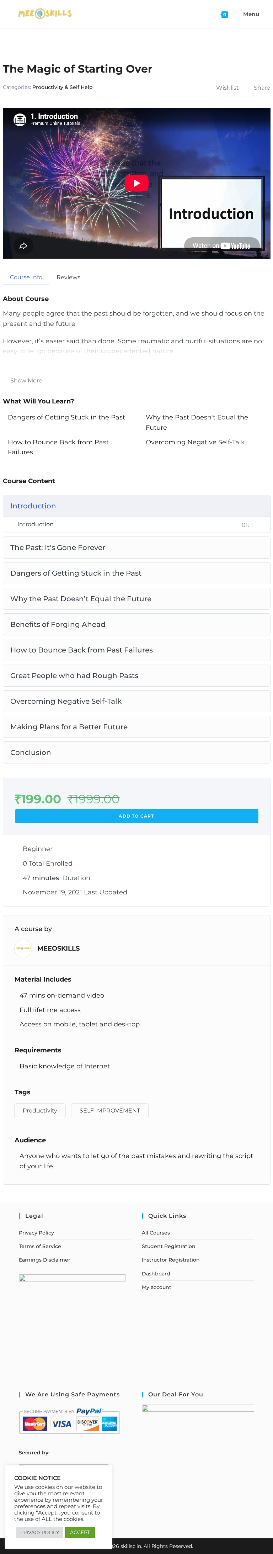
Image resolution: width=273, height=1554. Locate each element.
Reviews (68, 277)
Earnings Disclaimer (44, 1260)
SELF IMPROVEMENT (110, 1110)
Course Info (26, 277)
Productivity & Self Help (62, 87)
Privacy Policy (36, 1233)
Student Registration (169, 1246)
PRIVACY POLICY (39, 1532)
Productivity (40, 1110)
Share (262, 87)
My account (156, 1287)
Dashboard (156, 1273)
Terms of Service (40, 1246)
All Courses (156, 1233)
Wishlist (227, 87)
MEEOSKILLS (58, 948)
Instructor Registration (171, 1260)
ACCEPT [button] (80, 1532)
